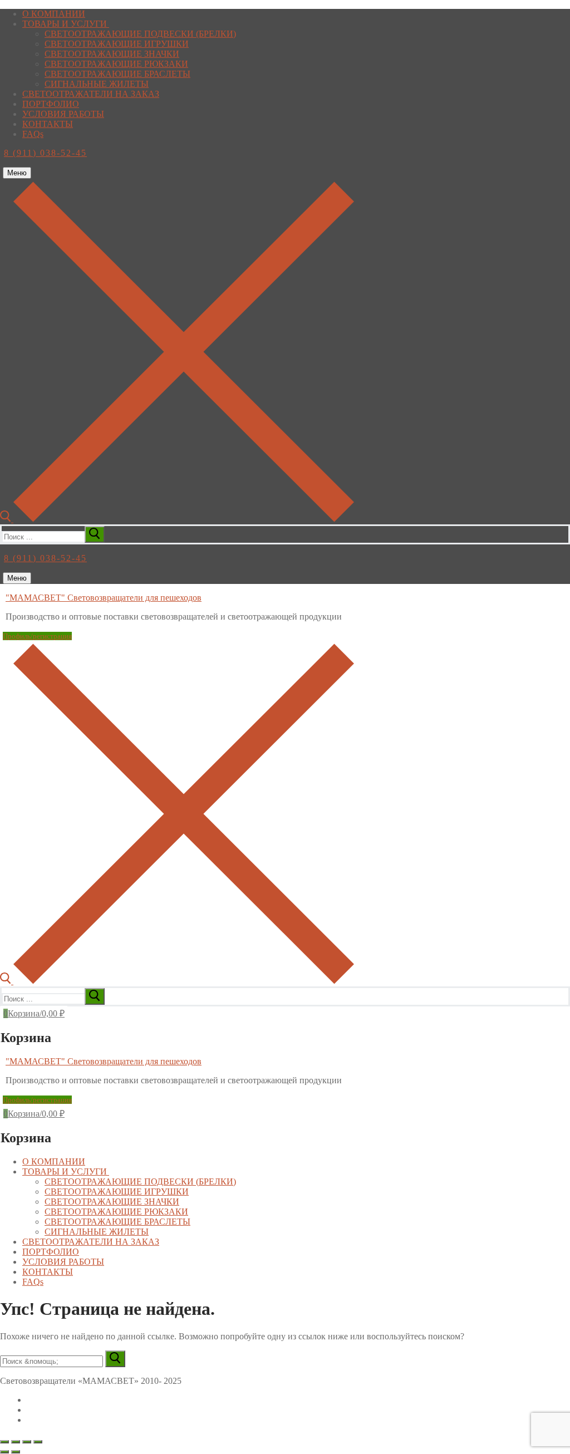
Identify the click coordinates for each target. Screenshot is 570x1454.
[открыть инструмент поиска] (177, 519)
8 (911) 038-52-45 (45, 153)
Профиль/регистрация (37, 636)
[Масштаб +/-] (4, 1441)
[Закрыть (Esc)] (37, 1441)
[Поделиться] (26, 1441)
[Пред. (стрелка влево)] (4, 1451)
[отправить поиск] (95, 534)
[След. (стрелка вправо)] (15, 1451)
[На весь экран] (15, 1441)
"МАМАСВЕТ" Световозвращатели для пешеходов (104, 597)
